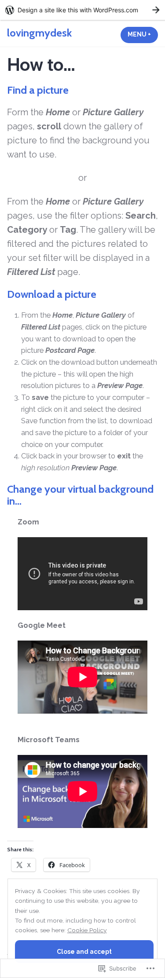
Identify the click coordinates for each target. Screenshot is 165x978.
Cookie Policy (87, 930)
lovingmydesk (39, 32)
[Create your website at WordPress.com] (82, 10)
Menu (143, 34)
